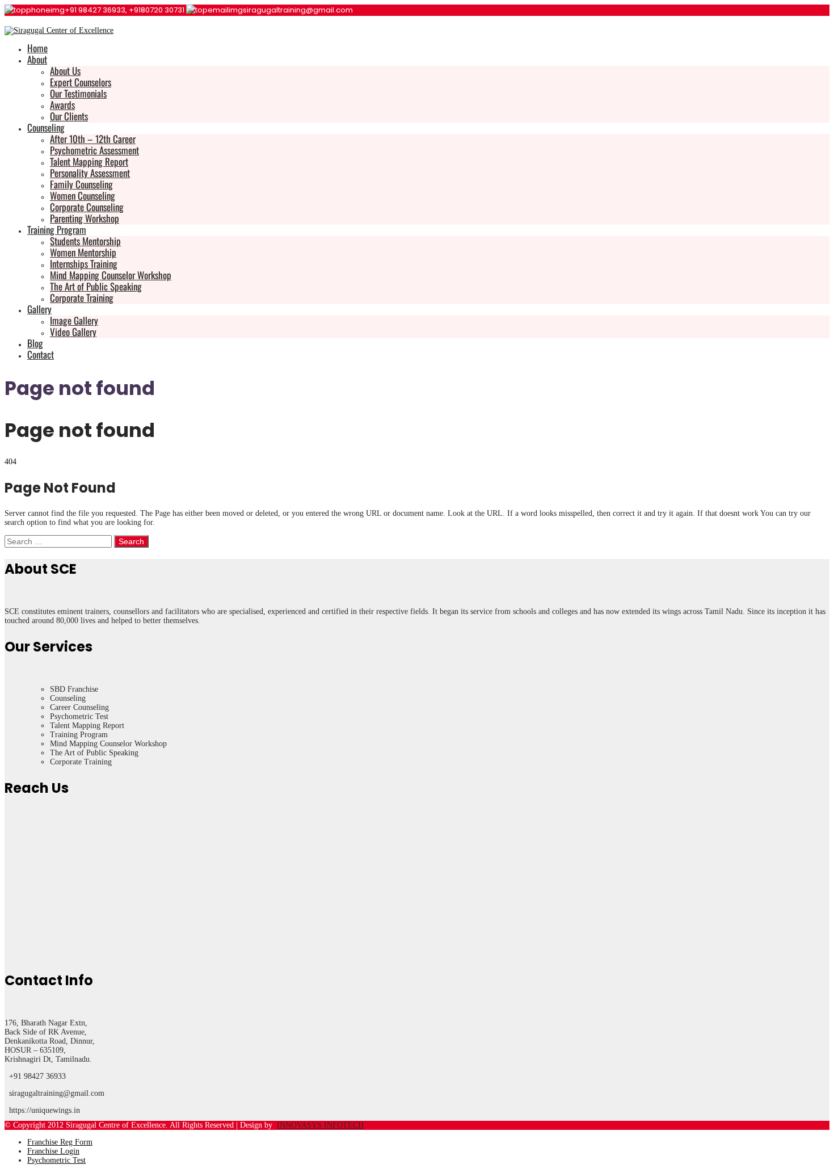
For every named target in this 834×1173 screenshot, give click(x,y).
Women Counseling (82, 195)
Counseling (46, 127)
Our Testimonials (78, 93)
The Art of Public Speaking (96, 286)
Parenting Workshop (84, 218)
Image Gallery (74, 320)
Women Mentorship (83, 252)
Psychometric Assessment (94, 150)
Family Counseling (81, 184)
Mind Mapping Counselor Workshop (110, 275)
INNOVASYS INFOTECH (320, 1125)
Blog (35, 343)
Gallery (39, 309)
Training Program (56, 229)
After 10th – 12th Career (93, 139)
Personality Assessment (90, 173)
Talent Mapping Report (89, 161)
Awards (62, 105)
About (37, 59)
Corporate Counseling (87, 207)
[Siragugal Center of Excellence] (59, 30)
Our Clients (69, 116)
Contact (40, 354)
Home (37, 48)
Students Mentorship (85, 241)
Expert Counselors (80, 82)
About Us (65, 71)
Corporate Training (81, 298)
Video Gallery (73, 332)
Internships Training (83, 264)
